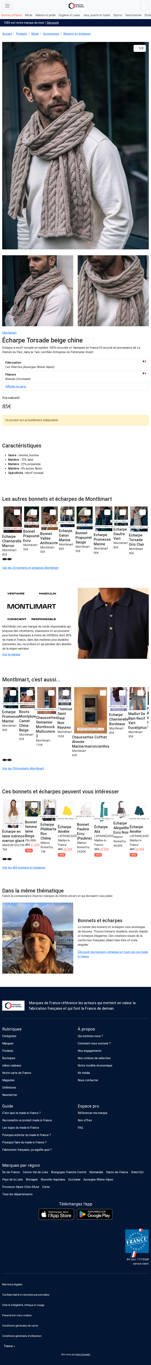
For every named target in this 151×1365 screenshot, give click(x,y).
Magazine (8, 1080)
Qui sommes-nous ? (90, 1036)
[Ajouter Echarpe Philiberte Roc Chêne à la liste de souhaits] (51, 805)
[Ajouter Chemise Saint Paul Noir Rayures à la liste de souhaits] (66, 693)
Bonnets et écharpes (77, 33)
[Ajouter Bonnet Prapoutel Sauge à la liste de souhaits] (87, 512)
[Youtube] (39, 1247)
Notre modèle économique (95, 1065)
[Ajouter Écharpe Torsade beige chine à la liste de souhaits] (90, 341)
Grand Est (137, 1172)
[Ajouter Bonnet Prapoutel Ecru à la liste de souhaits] (34, 512)
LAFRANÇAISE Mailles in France (67, 840)
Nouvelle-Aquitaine (53, 1179)
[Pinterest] (47, 1247)
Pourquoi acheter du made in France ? (26, 1135)
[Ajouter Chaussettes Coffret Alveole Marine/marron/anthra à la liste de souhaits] (103, 693)
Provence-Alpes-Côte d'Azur (20, 1187)
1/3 (140, 48)
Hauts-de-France (117, 1172)
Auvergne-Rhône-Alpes (98, 1179)
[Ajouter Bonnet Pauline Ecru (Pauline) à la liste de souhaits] (88, 805)
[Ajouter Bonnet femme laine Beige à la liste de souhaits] (34, 805)
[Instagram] (19, 1247)
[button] (75, 1315)
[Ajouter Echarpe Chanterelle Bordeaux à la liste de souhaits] (122, 693)
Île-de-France (11, 1172)
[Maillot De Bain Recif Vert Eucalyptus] (137, 698)
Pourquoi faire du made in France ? (24, 1142)
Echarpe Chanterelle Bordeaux (118, 719)
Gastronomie (133, 15)
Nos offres (85, 1120)
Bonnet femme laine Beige (31, 829)
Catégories (9, 1036)
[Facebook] (11, 1247)
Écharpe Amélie (64, 829)
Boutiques (8, 1058)
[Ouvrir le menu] (7, 5)
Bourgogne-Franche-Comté (68, 1172)
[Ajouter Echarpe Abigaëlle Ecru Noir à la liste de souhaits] (123, 805)
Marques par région (21, 1165)
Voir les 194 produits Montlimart (23, 768)
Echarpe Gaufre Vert (120, 534)
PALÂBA (30, 840)
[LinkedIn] (27, 1247)
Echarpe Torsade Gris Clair (136, 540)
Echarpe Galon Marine (65, 535)
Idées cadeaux (11, 1065)
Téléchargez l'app (75, 1204)
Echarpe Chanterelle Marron (11, 541)
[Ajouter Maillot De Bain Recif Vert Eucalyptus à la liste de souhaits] (140, 693)
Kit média (84, 1073)
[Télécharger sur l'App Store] (56, 1214)
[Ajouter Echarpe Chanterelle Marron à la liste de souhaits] (17, 512)
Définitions (9, 1087)
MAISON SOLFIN (13, 845)
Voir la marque (11, 654)
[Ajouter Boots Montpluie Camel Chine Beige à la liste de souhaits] (30, 693)
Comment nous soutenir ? (94, 1043)
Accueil (7, 33)
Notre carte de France (16, 1073)
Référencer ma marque (92, 1113)
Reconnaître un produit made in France (27, 1120)
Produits (21, 33)
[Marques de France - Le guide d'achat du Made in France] (76, 6)
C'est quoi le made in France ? (21, 1113)
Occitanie (74, 1179)
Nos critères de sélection (94, 1058)
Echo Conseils (83, 1354)
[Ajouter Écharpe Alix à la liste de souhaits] (107, 805)
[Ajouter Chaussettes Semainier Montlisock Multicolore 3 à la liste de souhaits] (51, 693)
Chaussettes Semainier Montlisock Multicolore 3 (46, 726)
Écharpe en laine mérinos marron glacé (13, 836)
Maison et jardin (45, 15)
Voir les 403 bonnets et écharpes (23, 867)
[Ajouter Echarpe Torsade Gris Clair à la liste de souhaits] (142, 512)
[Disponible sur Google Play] (94, 1214)
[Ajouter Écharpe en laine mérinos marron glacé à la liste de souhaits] (19, 805)
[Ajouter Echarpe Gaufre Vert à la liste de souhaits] (123, 512)
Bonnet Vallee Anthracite (49, 538)
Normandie (96, 1172)
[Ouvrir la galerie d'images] (75, 146)
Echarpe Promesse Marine (102, 539)
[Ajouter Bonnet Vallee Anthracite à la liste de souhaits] (53, 512)
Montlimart (9, 333)
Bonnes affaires (11, 15)
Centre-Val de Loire (35, 1172)
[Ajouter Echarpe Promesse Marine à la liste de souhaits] (107, 512)
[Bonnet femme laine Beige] (33, 809)
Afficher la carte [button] (15, 386)
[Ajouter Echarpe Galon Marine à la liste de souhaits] (69, 512)
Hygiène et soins (69, 15)
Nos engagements (89, 1051)
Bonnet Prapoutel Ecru (31, 536)
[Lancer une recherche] (144, 5)
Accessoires (51, 33)
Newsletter (9, 1095)
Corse (46, 1187)
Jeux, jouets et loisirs (96, 15)
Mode (28, 15)
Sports (117, 15)
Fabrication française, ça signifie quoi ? (27, 1149)
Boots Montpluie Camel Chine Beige (27, 721)
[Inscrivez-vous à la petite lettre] (4, 1247)
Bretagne (32, 1179)
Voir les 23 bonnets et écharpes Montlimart (30, 568)
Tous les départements (17, 1194)
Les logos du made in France (20, 1127)
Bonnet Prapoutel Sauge (84, 537)
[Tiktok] (54, 1247)
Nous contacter (88, 1080)
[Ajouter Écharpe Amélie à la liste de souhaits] (71, 805)
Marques (7, 1043)
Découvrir (53, 22)
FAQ (80, 1127)
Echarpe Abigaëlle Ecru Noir (121, 828)
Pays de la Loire (12, 1179)
